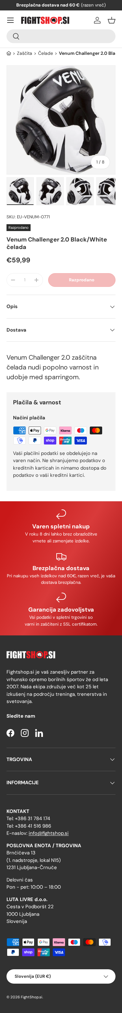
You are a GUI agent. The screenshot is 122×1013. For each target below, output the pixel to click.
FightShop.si (31, 997)
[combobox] (61, 36)
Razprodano (81, 280)
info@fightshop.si (49, 833)
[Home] (9, 53)
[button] (111, 20)
